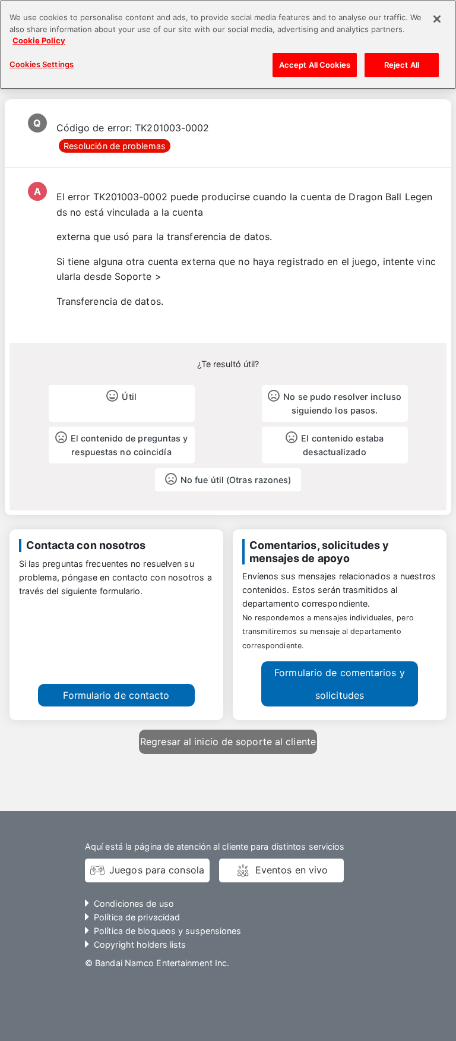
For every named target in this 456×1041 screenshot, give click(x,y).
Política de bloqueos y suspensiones (167, 931)
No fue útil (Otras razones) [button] (236, 480)
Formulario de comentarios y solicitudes (339, 684)
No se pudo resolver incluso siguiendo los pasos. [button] (342, 403)
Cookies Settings (42, 64)
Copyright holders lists (140, 944)
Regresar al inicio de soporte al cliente (228, 741)
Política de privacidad (137, 917)
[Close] (437, 19)
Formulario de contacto (116, 695)
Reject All (401, 65)
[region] (228, 44)
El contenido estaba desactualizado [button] (342, 445)
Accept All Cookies (314, 65)
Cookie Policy (38, 40)
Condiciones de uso (134, 903)
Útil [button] (129, 397)
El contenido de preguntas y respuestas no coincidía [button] (129, 445)
